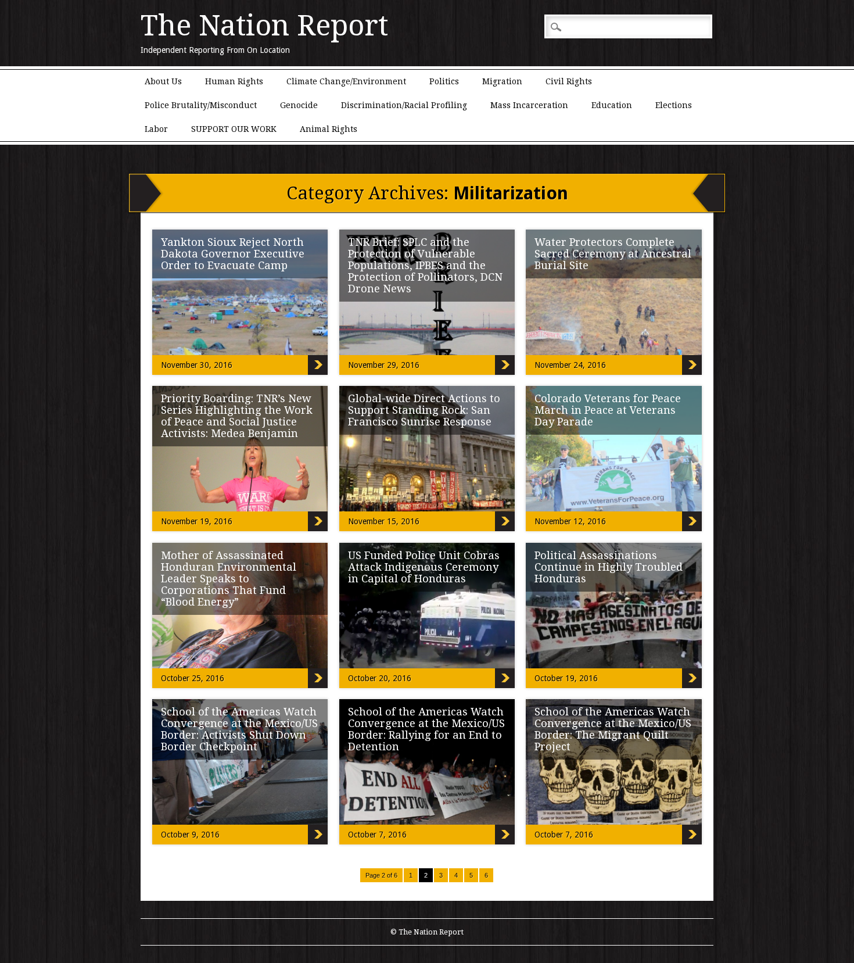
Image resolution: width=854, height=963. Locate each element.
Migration (502, 81)
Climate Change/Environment (346, 81)
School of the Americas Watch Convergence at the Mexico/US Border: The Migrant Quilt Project (612, 729)
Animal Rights (328, 129)
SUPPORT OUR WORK (234, 129)
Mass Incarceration (529, 105)
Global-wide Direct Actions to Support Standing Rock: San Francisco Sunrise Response (424, 410)
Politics (444, 81)
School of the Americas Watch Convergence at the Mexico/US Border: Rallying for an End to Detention (426, 729)
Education (611, 105)
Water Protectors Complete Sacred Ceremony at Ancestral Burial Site (612, 253)
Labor (156, 129)
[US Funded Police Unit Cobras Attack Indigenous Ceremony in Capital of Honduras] (455, 665)
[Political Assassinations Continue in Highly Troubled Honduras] (642, 665)
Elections (673, 105)
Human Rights (234, 81)
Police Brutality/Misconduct (201, 105)
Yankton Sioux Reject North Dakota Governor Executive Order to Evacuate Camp (232, 253)
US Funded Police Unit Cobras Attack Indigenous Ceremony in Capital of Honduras (424, 567)
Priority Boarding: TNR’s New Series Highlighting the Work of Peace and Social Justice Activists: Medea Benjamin (237, 415)
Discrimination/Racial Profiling (404, 105)
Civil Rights (569, 81)
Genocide (299, 105)
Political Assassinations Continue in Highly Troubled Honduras (608, 567)
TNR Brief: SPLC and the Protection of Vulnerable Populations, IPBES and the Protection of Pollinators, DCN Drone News (425, 265)
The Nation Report (264, 25)
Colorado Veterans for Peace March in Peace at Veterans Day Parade (607, 410)
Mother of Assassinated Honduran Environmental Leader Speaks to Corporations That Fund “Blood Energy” (228, 578)
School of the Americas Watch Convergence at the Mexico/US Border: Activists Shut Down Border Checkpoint (239, 729)
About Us (163, 81)
